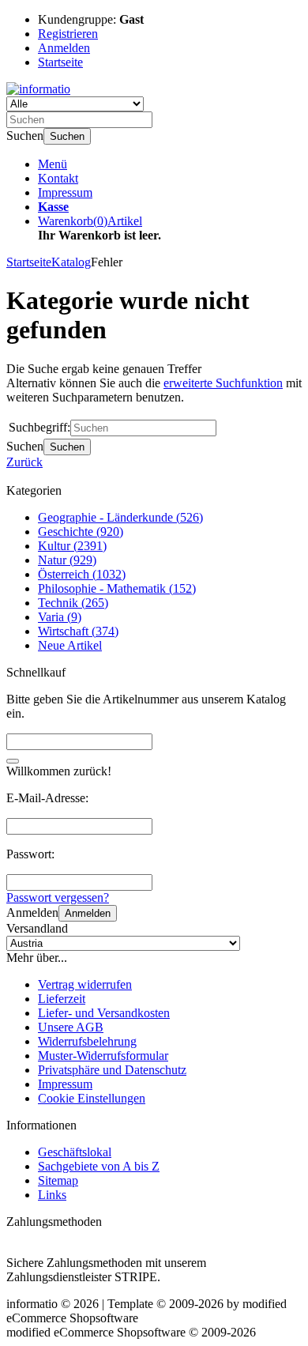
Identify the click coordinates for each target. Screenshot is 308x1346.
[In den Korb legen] (12, 761)
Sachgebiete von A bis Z (99, 1166)
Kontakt (58, 178)
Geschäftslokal (74, 1152)
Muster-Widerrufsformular (103, 1055)
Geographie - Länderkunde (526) (120, 517)
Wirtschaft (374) (78, 631)
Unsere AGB (70, 1027)
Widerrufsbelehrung (87, 1041)
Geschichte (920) (80, 531)
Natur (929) (67, 560)
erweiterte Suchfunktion (223, 383)
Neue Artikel (70, 645)
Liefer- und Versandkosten (104, 1013)
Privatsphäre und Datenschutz (112, 1069)
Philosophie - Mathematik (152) (117, 588)
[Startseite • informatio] (38, 89)
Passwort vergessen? (57, 897)
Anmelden (88, 913)
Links (52, 1194)
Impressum (65, 192)
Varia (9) (59, 617)
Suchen (67, 136)
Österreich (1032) (82, 574)
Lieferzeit (61, 998)
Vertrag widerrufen (85, 984)
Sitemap (58, 1180)
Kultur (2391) (72, 545)
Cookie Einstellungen (91, 1098)
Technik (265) (73, 602)
